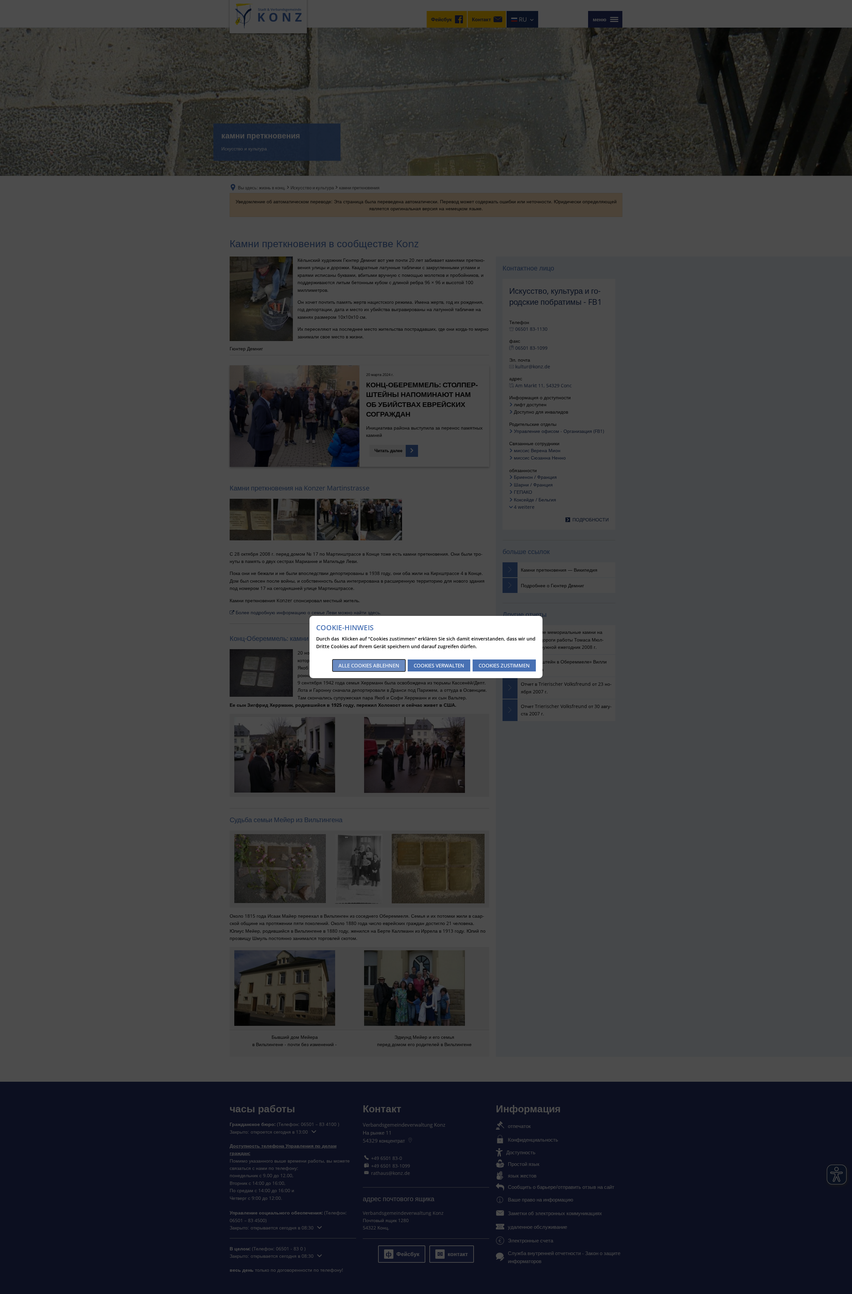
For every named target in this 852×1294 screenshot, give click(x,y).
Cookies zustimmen (504, 665)
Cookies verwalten (439, 665)
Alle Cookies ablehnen (368, 665)
